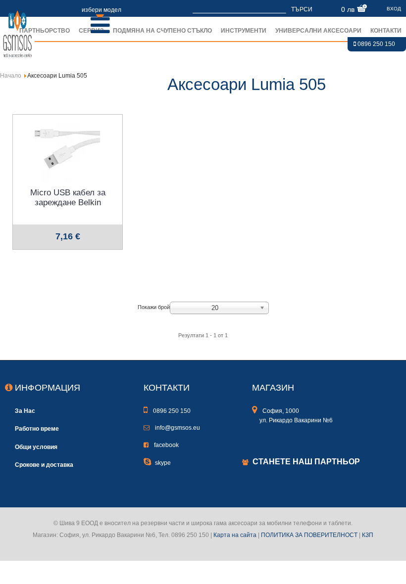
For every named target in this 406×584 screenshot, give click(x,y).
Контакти (386, 30)
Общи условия (36, 447)
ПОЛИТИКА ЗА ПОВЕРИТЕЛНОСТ (309, 535)
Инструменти (243, 30)
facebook (165, 445)
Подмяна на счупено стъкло (162, 30)
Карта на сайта (234, 535)
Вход (394, 8)
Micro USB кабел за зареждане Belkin (67, 197)
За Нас (25, 410)
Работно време (37, 428)
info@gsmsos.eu (176, 427)
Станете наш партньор (306, 461)
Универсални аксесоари (318, 30)
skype (163, 462)
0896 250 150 (375, 44)
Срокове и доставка (44, 464)
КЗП (367, 535)
